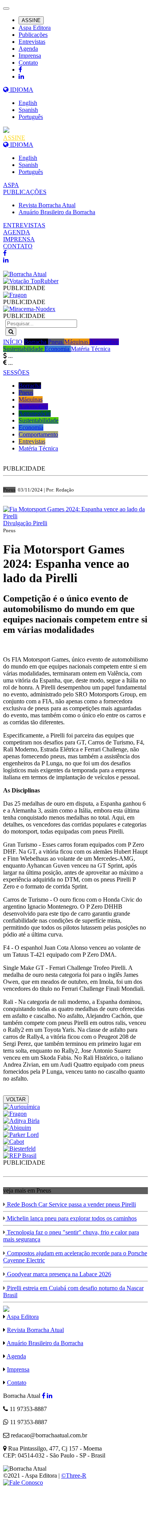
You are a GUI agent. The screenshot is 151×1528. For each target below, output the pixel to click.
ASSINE (31, 20)
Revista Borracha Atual (47, 205)
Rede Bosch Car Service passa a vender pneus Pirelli (70, 1204)
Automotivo (104, 342)
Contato (28, 62)
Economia (58, 348)
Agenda (28, 48)
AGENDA (16, 232)
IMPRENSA (19, 239)
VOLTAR (16, 1099)
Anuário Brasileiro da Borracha (57, 212)
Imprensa (30, 55)
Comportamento (38, 434)
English (28, 103)
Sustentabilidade (24, 348)
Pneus (56, 342)
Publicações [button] (33, 34)
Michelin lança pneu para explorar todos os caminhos (71, 1218)
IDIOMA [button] (21, 89)
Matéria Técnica (90, 348)
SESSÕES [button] (16, 372)
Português (31, 116)
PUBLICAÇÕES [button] (24, 192)
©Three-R (73, 1475)
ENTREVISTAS (24, 225)
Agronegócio (35, 413)
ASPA (11, 185)
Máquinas (76, 342)
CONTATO (18, 246)
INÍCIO (12, 342)
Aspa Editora (35, 27)
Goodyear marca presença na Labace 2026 (58, 1274)
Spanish (28, 110)
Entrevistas (32, 41)
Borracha (36, 342)
